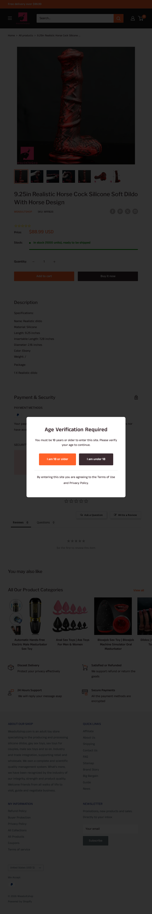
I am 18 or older (57, 459)
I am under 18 (96, 459)
